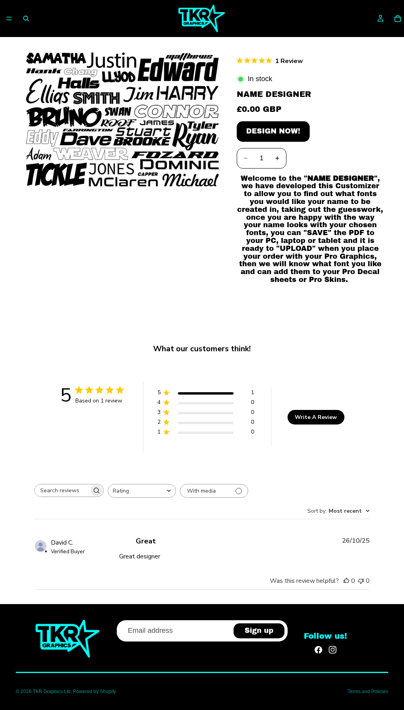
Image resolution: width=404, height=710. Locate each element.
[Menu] (9, 18)
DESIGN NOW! (273, 131)
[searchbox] (62, 490)
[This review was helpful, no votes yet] (346, 581)
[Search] (26, 18)
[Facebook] (318, 649)
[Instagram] (332, 649)
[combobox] (142, 491)
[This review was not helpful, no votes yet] (361, 581)
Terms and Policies (368, 691)
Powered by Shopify (94, 691)
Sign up (259, 630)
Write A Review (316, 417)
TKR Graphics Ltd (52, 691)
